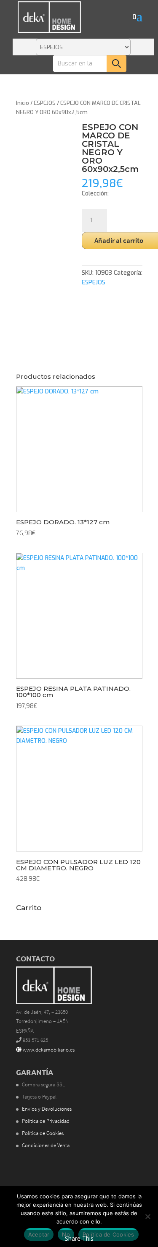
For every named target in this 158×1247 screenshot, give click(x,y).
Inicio (22, 103)
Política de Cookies (43, 1133)
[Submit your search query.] (116, 63)
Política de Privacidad (46, 1121)
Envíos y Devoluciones (47, 1108)
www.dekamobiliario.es (48, 1049)
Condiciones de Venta (46, 1145)
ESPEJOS (45, 103)
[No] (147, 1216)
